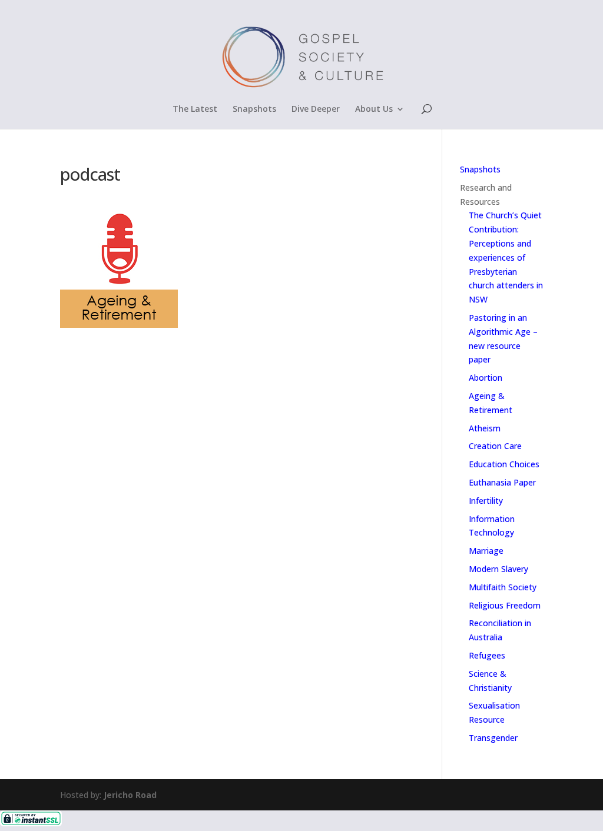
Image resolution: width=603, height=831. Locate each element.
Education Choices (504, 464)
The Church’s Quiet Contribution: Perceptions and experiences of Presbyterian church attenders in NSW (506, 257)
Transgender (493, 737)
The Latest (195, 109)
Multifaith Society (502, 587)
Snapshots (254, 109)
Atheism (485, 428)
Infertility (486, 500)
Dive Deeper (315, 109)
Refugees (487, 655)
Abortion (485, 377)
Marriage (486, 550)
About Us (374, 109)
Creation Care (495, 445)
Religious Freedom (505, 605)
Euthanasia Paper (502, 482)
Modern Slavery (498, 568)
